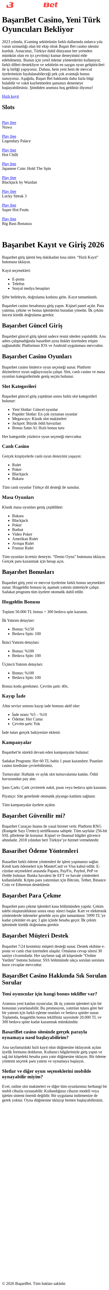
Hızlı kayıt (10, 96)
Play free (9, 122)
